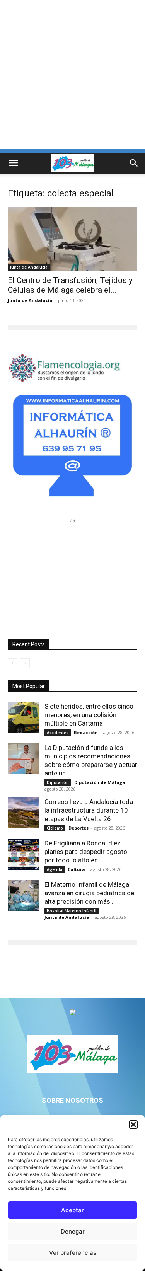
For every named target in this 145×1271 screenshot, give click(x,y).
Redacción (86, 732)
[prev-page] (12, 663)
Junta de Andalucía (29, 267)
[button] (133, 1124)
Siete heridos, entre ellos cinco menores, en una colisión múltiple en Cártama (88, 714)
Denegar (73, 1231)
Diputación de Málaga (99, 782)
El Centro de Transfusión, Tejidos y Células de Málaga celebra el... (70, 285)
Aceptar (72, 1210)
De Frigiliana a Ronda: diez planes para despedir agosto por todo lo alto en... (85, 851)
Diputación (58, 782)
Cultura (76, 869)
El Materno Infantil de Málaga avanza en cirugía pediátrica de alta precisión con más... (89, 893)
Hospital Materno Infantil (71, 910)
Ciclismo (55, 828)
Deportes (78, 828)
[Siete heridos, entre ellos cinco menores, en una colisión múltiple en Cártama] (23, 717)
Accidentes (57, 732)
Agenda (54, 869)
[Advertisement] (72, 76)
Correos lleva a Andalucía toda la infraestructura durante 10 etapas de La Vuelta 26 (88, 810)
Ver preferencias (72, 1252)
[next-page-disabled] (25, 663)
